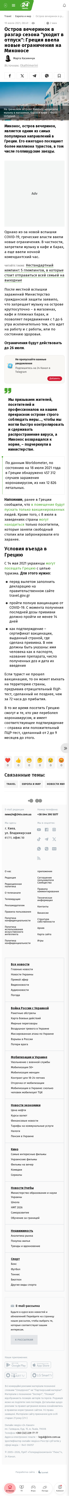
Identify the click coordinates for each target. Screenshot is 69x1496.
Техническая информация (45, 899)
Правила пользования (18, 912)
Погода (15, 995)
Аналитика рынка (22, 1235)
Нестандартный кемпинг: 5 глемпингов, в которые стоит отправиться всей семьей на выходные (34, 272)
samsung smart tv (42, 1375)
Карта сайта (44, 934)
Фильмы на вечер (22, 1164)
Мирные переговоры (24, 1023)
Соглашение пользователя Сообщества (45, 880)
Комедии (16, 1169)
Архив (40, 928)
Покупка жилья (20, 1241)
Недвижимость (22, 1231)
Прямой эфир (19, 979)
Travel (8, 16)
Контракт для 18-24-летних (28, 1077)
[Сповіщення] (64, 5)
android (16, 1365)
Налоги (15, 1131)
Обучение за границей (25, 1218)
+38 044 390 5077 (47, 814)
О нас (8, 871)
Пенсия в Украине (22, 1136)
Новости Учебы (22, 1188)
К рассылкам (24, 1339)
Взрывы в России (22, 1039)
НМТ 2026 (17, 1207)
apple (42, 1365)
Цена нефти (18, 1110)
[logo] (25, 5)
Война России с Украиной (30, 1008)
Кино (14, 1149)
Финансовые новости (24, 1120)
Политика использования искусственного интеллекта (14, 931)
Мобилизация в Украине (29, 1057)
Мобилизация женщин (25, 1072)
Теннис (15, 1274)
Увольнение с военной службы (30, 1062)
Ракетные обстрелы (23, 1013)
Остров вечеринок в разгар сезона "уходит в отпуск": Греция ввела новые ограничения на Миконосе (50, 16)
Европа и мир (23, 16)
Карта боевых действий (26, 1018)
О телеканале (13, 893)
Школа (15, 1202)
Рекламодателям (15, 905)
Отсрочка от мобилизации (27, 1083)
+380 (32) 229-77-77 (27, 1432)
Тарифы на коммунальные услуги (32, 1126)
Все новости (20, 964)
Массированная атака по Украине (32, 1034)
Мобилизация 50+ (22, 1067)
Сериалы (16, 1175)
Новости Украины (22, 974)
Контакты (42, 906)
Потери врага (19, 1044)
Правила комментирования (48, 890)
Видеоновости (20, 984)
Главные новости (22, 969)
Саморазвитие (20, 1212)
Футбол (15, 1269)
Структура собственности (46, 920)
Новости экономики (25, 1105)
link (38, 829)
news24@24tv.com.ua (18, 814)
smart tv (16, 1375)
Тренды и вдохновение (25, 1246)
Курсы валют (19, 1115)
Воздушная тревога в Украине (30, 1028)
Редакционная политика (13, 885)
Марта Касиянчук (24, 58)
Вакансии (42, 913)
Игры (40, 941)
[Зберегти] (59, 76)
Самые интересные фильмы (28, 1154)
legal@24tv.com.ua (49, 1437)
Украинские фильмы (24, 1159)
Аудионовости (20, 990)
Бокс (14, 1264)
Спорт (15, 1259)
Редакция (10, 878)
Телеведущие (13, 899)
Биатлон (16, 1279)
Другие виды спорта (23, 1284)
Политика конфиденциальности (17, 919)
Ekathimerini (29, 65)
